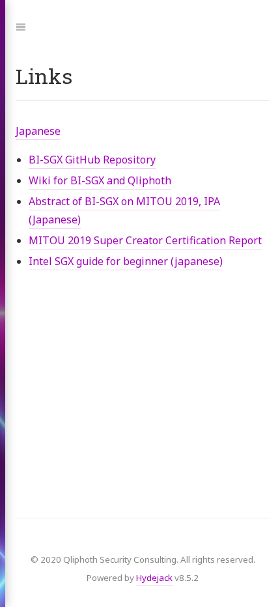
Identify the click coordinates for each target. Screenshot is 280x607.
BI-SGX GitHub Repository (92, 159)
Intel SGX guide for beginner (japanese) (126, 261)
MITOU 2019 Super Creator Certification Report (145, 240)
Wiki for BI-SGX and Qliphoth (100, 180)
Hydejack (154, 578)
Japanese (38, 131)
